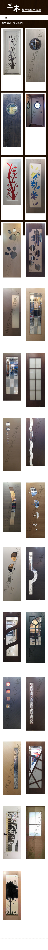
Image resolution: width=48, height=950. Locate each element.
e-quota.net (31, 945)
